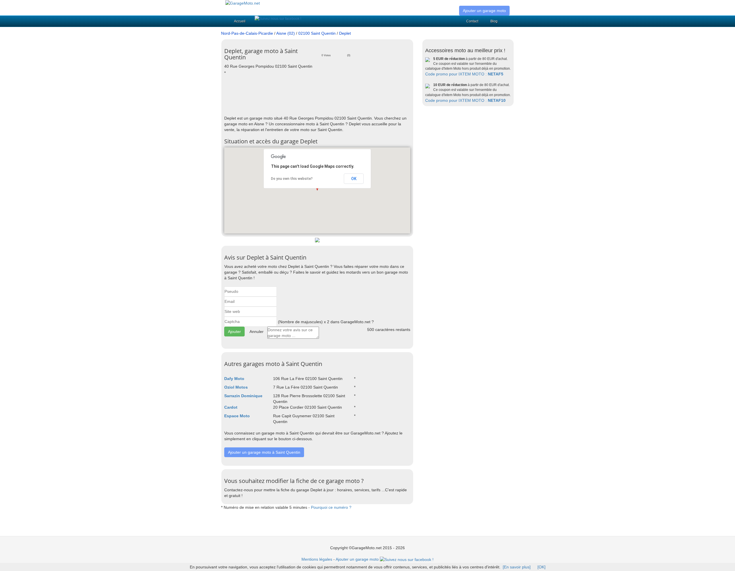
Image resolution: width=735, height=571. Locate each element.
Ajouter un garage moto (484, 10)
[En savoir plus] (517, 567)
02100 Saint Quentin (317, 33)
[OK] (541, 567)
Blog (494, 21)
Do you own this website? (292, 179)
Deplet (345, 33)
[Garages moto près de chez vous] (242, 3)
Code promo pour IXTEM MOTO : (464, 74)
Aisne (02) (285, 33)
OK (354, 178)
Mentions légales (316, 559)
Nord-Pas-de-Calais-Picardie (247, 33)
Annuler (256, 331)
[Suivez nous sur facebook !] (278, 19)
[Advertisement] (328, 95)
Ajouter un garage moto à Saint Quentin (264, 452)
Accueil (239, 21)
